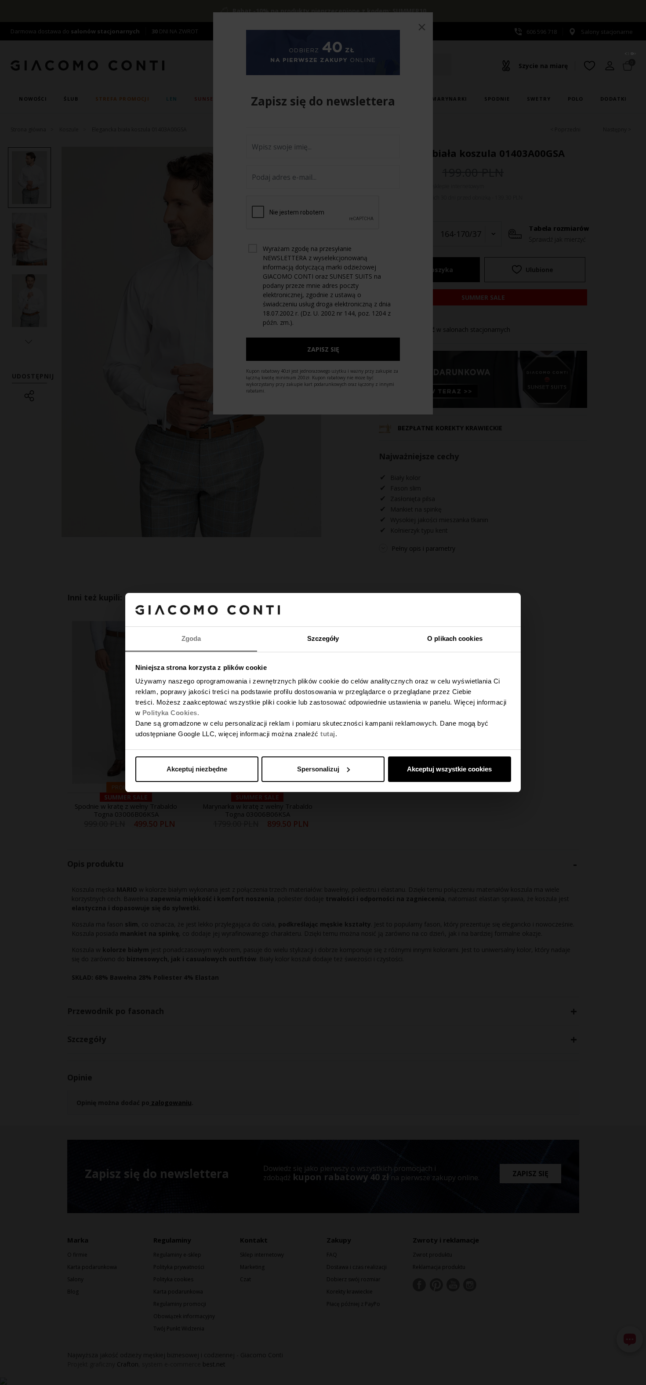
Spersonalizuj (318, 769)
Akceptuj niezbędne (197, 769)
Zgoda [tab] (191, 638)
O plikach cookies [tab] (455, 638)
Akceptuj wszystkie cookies (449, 769)
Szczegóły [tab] (323, 638)
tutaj (327, 734)
